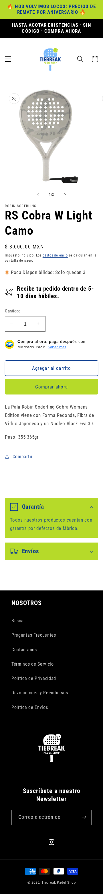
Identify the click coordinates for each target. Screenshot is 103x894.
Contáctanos (24, 649)
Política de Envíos (29, 707)
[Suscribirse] (84, 817)
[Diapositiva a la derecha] (65, 194)
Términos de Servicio (32, 664)
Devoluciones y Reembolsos (39, 692)
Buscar (18, 620)
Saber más (57, 347)
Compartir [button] (23, 456)
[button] (8, 59)
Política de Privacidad (33, 678)
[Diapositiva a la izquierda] (38, 194)
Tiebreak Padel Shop (58, 882)
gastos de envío (55, 255)
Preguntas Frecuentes (33, 635)
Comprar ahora (51, 387)
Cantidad (13, 311)
